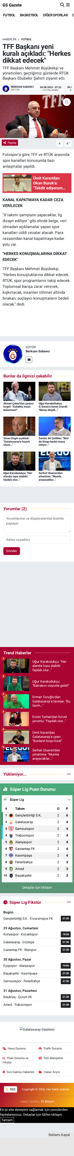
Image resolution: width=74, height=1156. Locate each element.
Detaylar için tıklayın (37, 887)
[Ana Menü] (68, 5)
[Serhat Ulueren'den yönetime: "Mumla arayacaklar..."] (55, 461)
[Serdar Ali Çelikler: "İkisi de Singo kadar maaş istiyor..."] (55, 426)
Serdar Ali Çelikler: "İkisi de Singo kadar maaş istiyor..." (54, 441)
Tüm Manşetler (53, 1058)
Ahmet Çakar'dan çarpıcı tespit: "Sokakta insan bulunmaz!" (18, 407)
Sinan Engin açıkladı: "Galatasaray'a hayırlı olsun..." (16, 441)
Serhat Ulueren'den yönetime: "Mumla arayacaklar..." (51, 476)
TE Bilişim (47, 1101)
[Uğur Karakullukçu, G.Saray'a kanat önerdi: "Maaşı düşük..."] (55, 391)
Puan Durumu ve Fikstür (16, 1060)
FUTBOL (9, 15)
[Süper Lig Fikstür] (69, 902)
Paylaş (12, 142)
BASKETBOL (29, 15)
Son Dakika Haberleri (21, 1072)
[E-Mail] (29, 359)
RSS (12, 1089)
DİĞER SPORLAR (55, 15)
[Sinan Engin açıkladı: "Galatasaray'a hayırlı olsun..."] (19, 426)
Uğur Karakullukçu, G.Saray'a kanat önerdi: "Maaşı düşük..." (53, 407)
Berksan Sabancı (38, 351)
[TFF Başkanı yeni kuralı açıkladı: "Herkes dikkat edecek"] (37, 116)
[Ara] (62, 5)
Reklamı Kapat (59, 1135)
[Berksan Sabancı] (12, 354)
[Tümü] (69, 774)
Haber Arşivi (52, 1072)
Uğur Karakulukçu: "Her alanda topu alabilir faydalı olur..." (17, 476)
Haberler (9, 39)
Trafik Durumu (52, 1048)
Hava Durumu (17, 1048)
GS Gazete (12, 5)
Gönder (11, 551)
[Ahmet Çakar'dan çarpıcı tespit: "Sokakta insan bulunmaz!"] (19, 391)
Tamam (7, 1120)
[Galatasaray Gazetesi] (37, 1029)
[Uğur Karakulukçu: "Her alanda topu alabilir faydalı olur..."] (19, 461)
